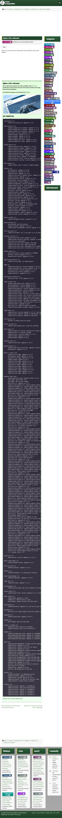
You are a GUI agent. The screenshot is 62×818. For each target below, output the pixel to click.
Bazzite (48, 57)
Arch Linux (49, 54)
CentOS (49, 62)
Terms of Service (41, 813)
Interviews (49, 95)
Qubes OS (49, 146)
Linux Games (50, 105)
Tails (56, 172)
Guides (48, 88)
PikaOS (48, 138)
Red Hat (49, 148)
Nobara (48, 133)
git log (28, 92)
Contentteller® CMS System (14, 814)
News (4, 47)
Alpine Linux (7, 42)
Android (48, 49)
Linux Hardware (50, 107)
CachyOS (48, 59)
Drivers (49, 70)
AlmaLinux (49, 44)
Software (49, 164)
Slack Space (50, 159)
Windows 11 (7, 757)
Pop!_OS (48, 141)
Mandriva (49, 123)
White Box (49, 179)
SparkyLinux (49, 169)
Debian (49, 67)
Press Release (50, 143)
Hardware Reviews (50, 93)
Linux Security (50, 115)
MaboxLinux (49, 120)
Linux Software (50, 118)
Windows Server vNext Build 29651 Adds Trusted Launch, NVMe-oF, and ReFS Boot (7, 800)
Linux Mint (49, 110)
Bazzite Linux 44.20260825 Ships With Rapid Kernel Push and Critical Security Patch (23, 799)
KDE (48, 98)
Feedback (49, 78)
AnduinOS (49, 52)
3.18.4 (34, 86)
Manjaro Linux (50, 125)
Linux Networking (51, 112)
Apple (37, 757)
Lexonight (55, 771)
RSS (54, 813)
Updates (49, 177)
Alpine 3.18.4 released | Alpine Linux (13, 698)
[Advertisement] (31, 23)
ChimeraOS (49, 65)
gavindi (54, 757)
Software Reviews (50, 166)
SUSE (48, 172)
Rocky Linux (49, 154)
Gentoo (49, 83)
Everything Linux (51, 72)
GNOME (49, 85)
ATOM (57, 813)
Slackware (49, 161)
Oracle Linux (50, 136)
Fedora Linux (50, 75)
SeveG (54, 783)
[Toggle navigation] (59, 3)
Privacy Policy (49, 813)
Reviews (49, 151)
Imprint (34, 813)
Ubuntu (49, 174)
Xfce (48, 182)
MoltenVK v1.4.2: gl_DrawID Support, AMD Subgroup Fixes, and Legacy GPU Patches (38, 799)
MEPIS (48, 128)
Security (49, 156)
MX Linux (49, 130)
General (49, 80)
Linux (55, 98)
